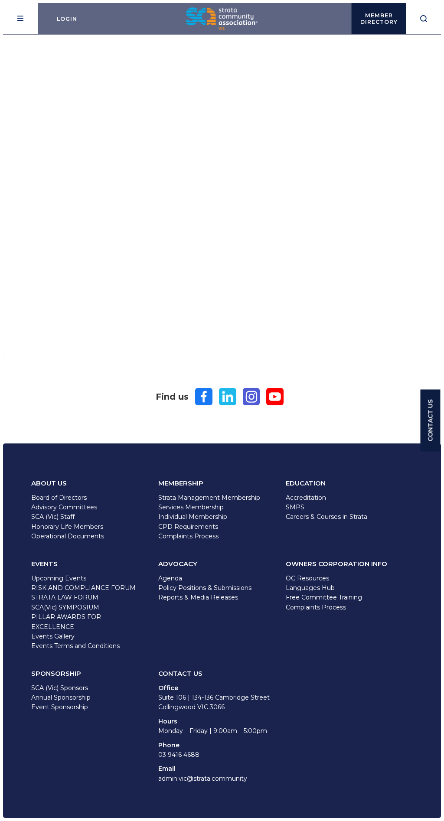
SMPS (295, 507)
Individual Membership (192, 517)
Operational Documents (67, 536)
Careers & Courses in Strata (326, 517)
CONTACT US (430, 421)
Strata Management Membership (209, 498)
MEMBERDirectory (379, 18)
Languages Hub (310, 588)
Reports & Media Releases (198, 597)
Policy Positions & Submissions (204, 588)
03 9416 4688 (178, 755)
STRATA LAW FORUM (64, 597)
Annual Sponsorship (61, 697)
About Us (49, 483)
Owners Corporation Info (336, 564)
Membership (180, 483)
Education (306, 483)
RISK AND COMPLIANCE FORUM (83, 588)
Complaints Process (188, 536)
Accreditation (306, 498)
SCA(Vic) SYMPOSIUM (65, 607)
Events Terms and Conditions (75, 646)
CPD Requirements (188, 527)
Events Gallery (53, 636)
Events (44, 564)
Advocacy (177, 564)
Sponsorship (56, 673)
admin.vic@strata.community (202, 778)
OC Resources (307, 578)
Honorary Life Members (67, 527)
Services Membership (191, 507)
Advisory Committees (64, 507)
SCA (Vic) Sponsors (59, 688)
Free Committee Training (324, 597)
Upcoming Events (58, 578)
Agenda (170, 578)
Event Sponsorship (59, 707)
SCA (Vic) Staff (53, 517)
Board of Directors (59, 498)
